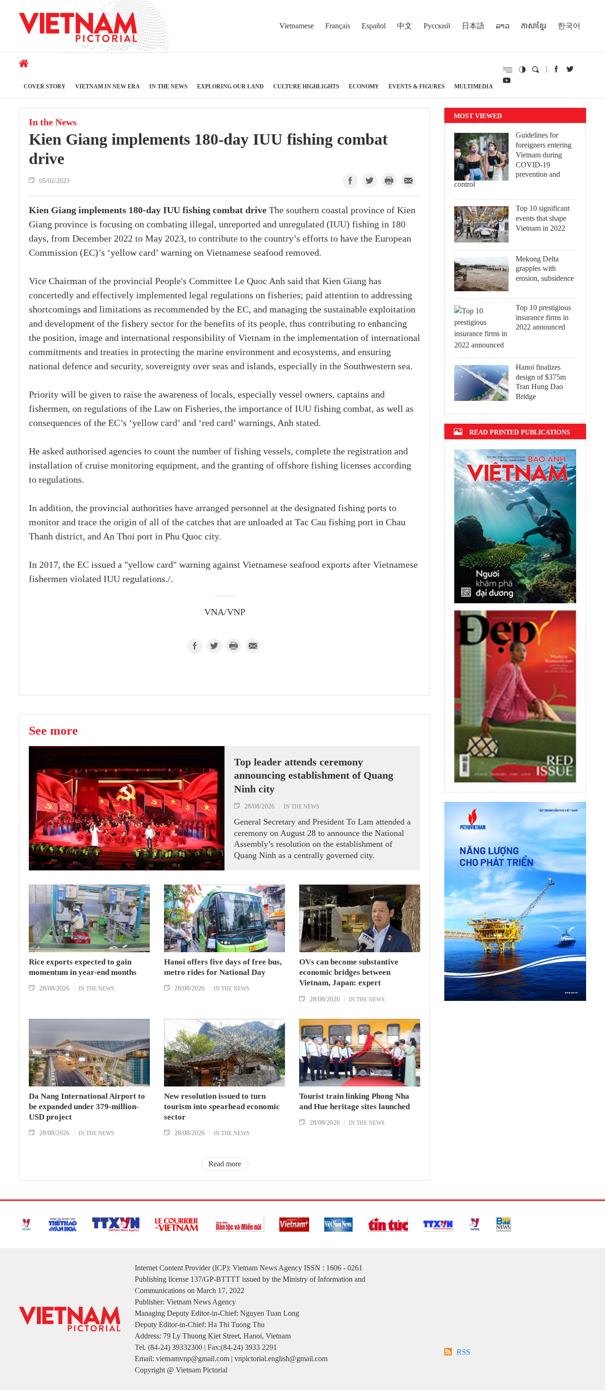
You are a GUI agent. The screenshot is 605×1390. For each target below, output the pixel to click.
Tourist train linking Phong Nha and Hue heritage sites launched (354, 1101)
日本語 (473, 25)
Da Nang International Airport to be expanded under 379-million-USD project (87, 1106)
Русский (437, 25)
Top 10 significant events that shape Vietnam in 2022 (543, 218)
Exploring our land (230, 86)
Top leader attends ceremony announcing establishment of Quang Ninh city (313, 775)
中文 (404, 25)
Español (374, 25)
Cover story (45, 86)
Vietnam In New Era (107, 86)
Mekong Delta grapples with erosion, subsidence (545, 268)
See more (53, 730)
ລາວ (503, 25)
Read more (224, 1163)
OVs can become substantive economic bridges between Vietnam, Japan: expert (348, 972)
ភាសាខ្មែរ (533, 25)
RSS (463, 1351)
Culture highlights (306, 86)
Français (337, 25)
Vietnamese (296, 25)
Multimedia (473, 86)
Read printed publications (519, 432)
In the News (168, 86)
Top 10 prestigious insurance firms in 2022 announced (543, 317)
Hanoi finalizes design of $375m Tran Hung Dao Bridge (541, 382)
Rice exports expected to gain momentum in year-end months (83, 967)
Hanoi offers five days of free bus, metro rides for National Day (223, 967)
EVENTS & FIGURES (417, 86)
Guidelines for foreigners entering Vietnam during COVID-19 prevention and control (512, 159)
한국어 (569, 25)
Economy (364, 86)
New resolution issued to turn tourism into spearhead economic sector (222, 1106)
